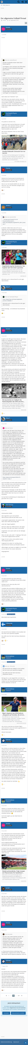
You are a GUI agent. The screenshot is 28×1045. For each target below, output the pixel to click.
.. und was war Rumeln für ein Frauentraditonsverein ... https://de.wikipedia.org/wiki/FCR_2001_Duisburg (14, 222)
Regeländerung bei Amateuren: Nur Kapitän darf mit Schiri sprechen (13, 267)
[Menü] (26, 1)
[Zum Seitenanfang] (25, 1043)
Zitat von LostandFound (11, 60)
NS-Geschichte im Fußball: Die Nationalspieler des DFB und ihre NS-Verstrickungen (12, 401)
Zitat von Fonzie (9, 428)
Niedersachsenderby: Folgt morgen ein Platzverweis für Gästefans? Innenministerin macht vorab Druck (13, 872)
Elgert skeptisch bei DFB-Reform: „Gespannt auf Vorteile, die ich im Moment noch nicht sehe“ (13, 714)
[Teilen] (26, 23)
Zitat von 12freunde (10, 666)
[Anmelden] (22, 2)
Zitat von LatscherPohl (10, 217)
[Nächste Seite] (21, 996)
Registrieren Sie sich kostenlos (18, 1007)
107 (19, 995)
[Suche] (18, 1)
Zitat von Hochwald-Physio (11, 297)
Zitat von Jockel (8, 934)
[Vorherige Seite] (6, 996)
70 (13, 995)
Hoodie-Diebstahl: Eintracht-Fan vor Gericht (13, 152)
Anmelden (6, 1013)
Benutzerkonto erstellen (18, 1013)
